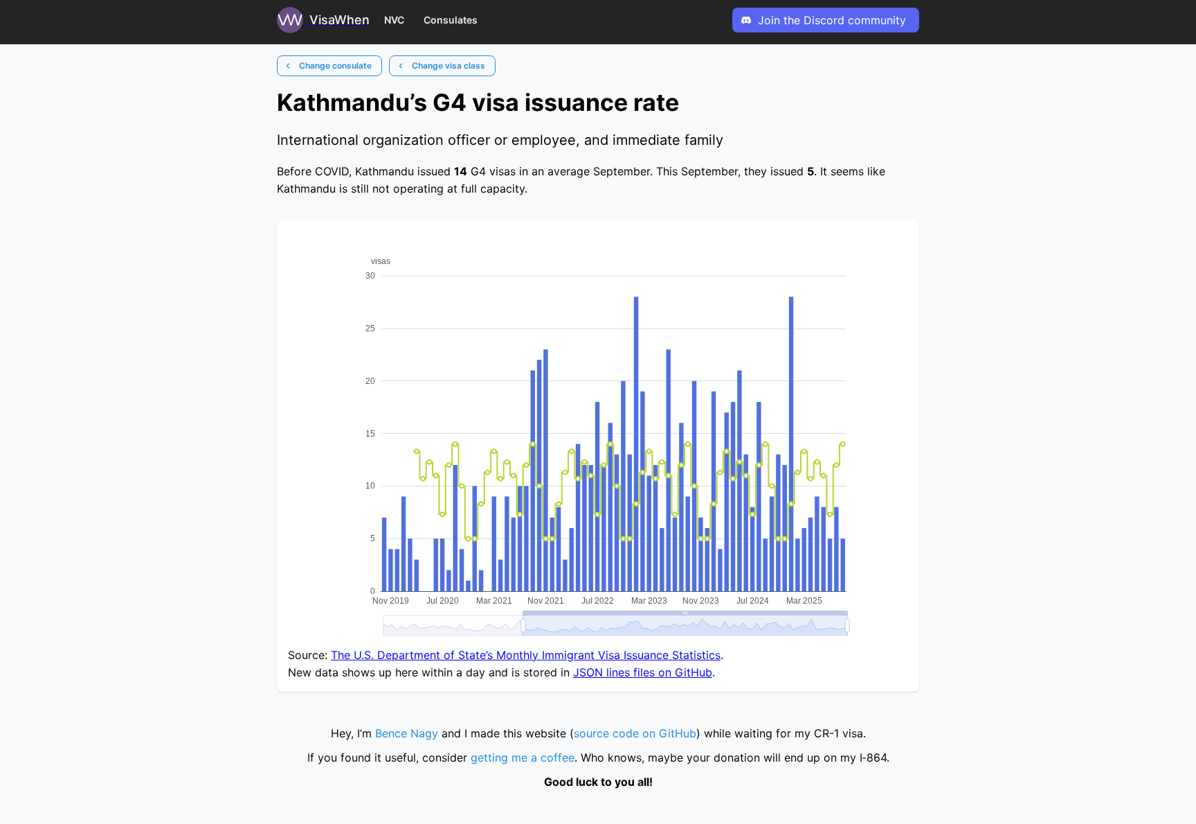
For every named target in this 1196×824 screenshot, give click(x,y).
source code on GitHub (635, 733)
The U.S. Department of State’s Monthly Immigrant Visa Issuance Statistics (526, 655)
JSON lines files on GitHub (642, 672)
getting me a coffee (522, 757)
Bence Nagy (406, 733)
